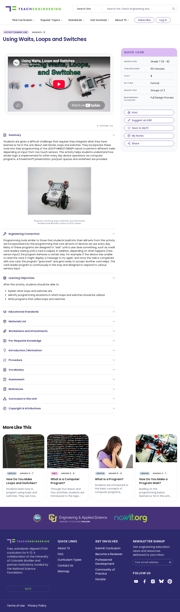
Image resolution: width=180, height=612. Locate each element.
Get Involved (98, 20)
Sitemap (63, 571)
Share (135, 143)
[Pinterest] (170, 581)
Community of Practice (105, 571)
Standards (75, 20)
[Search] (173, 8)
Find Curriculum (22, 20)
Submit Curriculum (107, 548)
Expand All (106, 125)
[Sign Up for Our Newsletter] (169, 562)
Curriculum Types (69, 560)
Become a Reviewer (109, 554)
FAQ (60, 554)
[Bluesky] (161, 581)
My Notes (138, 135)
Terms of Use (16, 605)
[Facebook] (144, 581)
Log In (163, 20)
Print (134, 112)
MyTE (28, 589)
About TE (121, 20)
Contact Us (65, 565)
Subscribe (144, 20)
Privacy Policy (37, 605)
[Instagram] (153, 581)
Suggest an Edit (142, 120)
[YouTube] (136, 581)
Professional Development (104, 562)
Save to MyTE (140, 128)
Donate (100, 579)
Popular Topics (50, 20)
